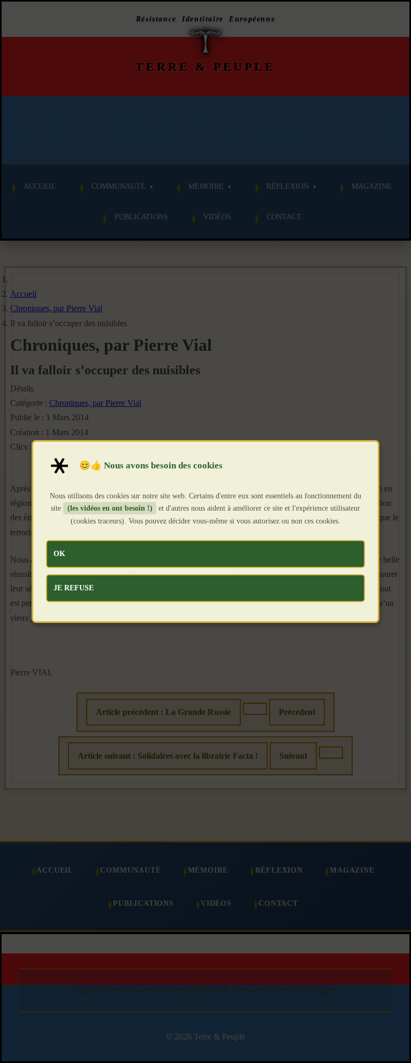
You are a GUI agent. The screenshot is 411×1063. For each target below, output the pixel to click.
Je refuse (74, 587)
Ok (59, 553)
